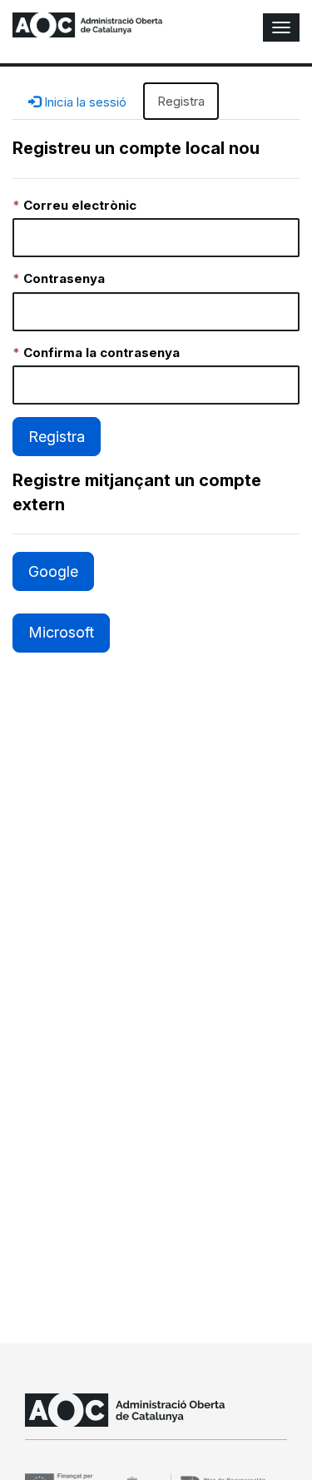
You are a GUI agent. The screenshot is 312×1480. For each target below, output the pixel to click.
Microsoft (61, 632)
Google (53, 571)
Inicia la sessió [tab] (83, 102)
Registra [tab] (181, 101)
